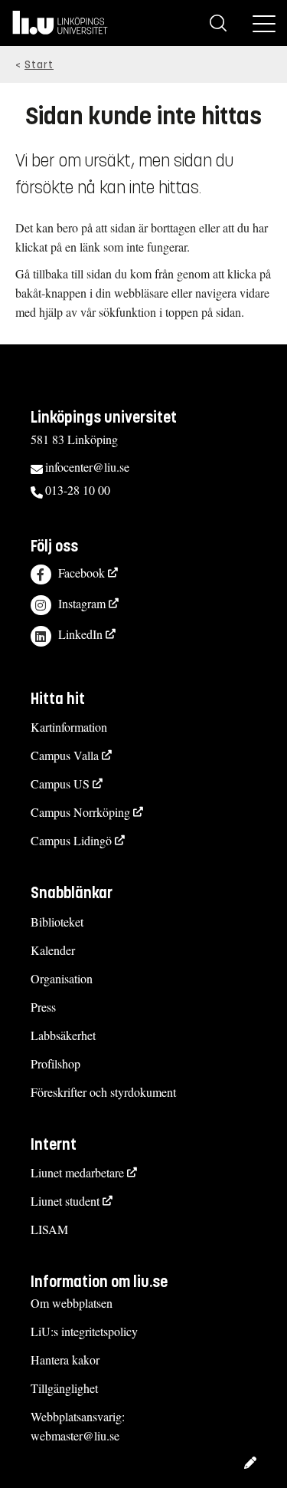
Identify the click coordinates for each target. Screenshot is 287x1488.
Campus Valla (65, 755)
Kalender (53, 950)
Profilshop (55, 1063)
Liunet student (65, 1201)
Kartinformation (69, 727)
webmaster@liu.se (75, 1435)
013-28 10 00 (77, 490)
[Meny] (264, 23)
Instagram (82, 603)
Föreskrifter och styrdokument (103, 1092)
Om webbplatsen (72, 1303)
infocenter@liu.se (87, 467)
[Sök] (218, 23)
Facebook (81, 573)
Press (43, 1007)
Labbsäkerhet (63, 1035)
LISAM (49, 1229)
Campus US (60, 783)
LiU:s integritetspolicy (84, 1331)
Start (39, 64)
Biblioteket (57, 922)
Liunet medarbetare (77, 1172)
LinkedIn (80, 634)
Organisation (62, 978)
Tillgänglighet (64, 1388)
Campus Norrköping (80, 812)
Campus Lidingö (71, 840)
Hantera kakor (65, 1359)
